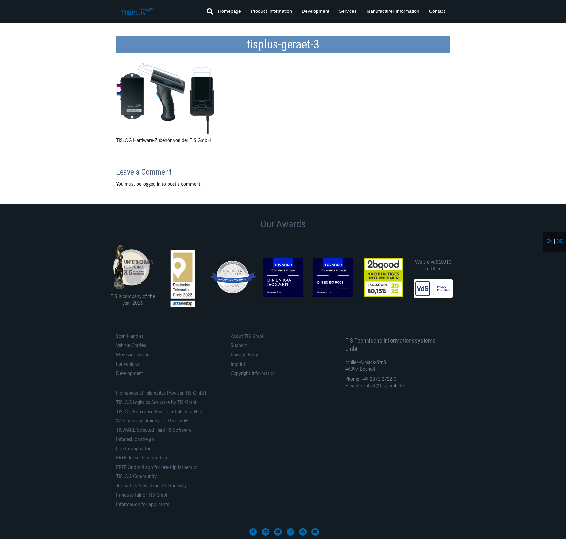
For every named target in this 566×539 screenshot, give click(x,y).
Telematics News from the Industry (151, 486)
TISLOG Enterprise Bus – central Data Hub (159, 412)
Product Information (271, 11)
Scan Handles (129, 336)
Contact (437, 11)
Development (315, 11)
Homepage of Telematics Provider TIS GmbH (161, 393)
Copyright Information (253, 373)
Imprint (238, 364)
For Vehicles (128, 364)
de (560, 241)
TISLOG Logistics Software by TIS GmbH (157, 402)
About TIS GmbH (248, 336)
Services (348, 11)
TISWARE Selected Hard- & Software (153, 430)
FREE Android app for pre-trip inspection (157, 467)
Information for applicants (142, 504)
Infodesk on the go (135, 439)
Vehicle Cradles (131, 345)
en (549, 241)
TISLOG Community (136, 476)
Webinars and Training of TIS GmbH (152, 421)
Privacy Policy (244, 355)
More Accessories (133, 355)
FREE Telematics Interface (142, 458)
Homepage (229, 11)
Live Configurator (133, 449)
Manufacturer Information (393, 11)
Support (239, 345)
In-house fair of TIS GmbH (143, 495)
